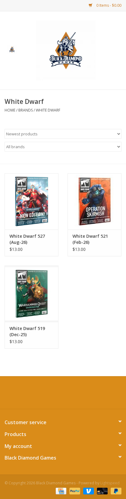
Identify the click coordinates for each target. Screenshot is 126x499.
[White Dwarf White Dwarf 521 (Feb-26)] (94, 201)
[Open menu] (12, 49)
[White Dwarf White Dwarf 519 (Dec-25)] (31, 294)
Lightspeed (110, 483)
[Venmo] (88, 490)
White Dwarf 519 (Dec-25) (27, 331)
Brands (25, 110)
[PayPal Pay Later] (115, 490)
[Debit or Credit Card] (102, 490)
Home (10, 110)
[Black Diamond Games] (75, 50)
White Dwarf (48, 110)
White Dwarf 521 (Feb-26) (90, 239)
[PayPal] (74, 490)
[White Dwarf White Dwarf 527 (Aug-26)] (31, 201)
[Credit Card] (60, 490)
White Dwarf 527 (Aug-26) (27, 239)
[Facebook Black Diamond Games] (63, 395)
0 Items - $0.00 (108, 5)
